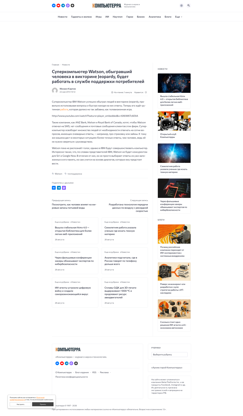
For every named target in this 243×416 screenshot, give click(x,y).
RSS (94, 372)
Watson (58, 173)
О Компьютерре (63, 372)
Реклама (104, 372)
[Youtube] (58, 5)
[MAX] (68, 5)
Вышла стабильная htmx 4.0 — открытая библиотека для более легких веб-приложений (73, 230)
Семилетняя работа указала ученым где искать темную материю (120, 230)
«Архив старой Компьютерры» (166, 367)
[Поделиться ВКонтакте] (54, 188)
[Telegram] (63, 5)
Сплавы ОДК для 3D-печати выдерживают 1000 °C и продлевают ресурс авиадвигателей (120, 292)
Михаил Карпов (68, 88)
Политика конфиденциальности (71, 376)
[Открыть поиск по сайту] (188, 5)
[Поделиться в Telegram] (59, 188)
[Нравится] (146, 92)
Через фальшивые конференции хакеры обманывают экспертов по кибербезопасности (74, 260)
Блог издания (82, 372)
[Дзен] (72, 5)
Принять (43, 404)
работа (64, 109)
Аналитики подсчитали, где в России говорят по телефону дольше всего (121, 260)
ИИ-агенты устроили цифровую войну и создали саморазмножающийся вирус (73, 290)
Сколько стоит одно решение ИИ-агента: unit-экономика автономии (173, 325)
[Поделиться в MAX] (64, 188)
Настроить (20, 404)
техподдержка (74, 173)
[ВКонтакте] (54, 5)
